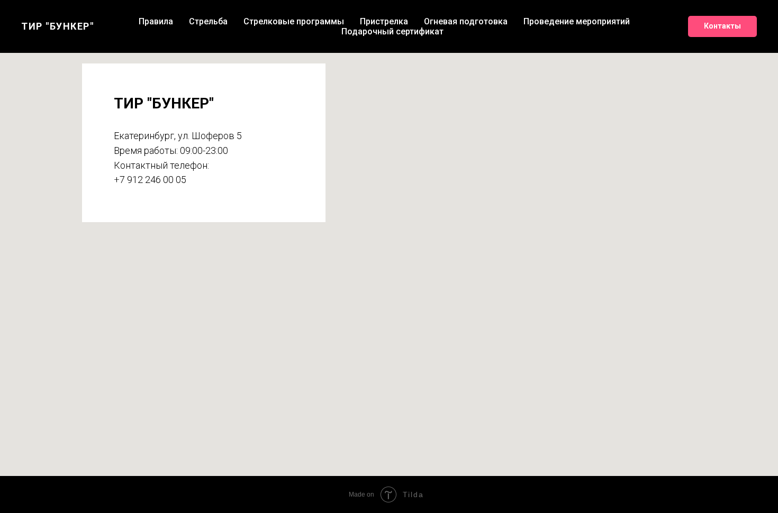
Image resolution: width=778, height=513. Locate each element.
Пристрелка (384, 21)
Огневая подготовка (466, 21)
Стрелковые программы (293, 21)
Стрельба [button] (208, 21)
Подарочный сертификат (392, 31)
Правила (156, 21)
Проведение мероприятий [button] (576, 21)
